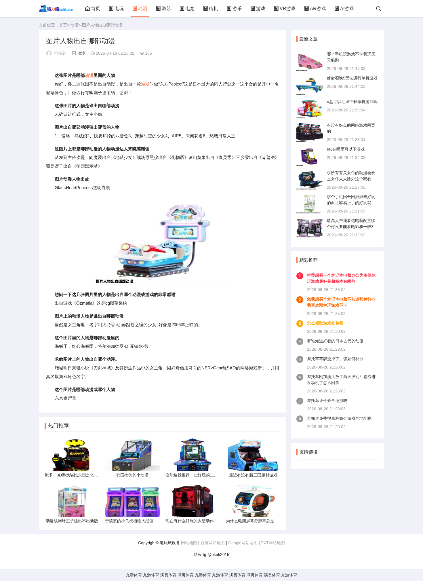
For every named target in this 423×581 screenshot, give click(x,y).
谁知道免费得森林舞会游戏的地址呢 (339, 418)
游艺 (166, 8)
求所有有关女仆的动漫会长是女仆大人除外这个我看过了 (351, 178)
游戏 (260, 8)
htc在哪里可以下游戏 (346, 149)
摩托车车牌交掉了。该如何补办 (335, 358)
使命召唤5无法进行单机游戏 (352, 78)
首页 (95, 8)
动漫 (142, 8)
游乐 (237, 8)
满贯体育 (168, 575)
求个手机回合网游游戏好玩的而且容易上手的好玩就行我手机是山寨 (351, 202)
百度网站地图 (213, 542)
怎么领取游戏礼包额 (325, 323)
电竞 (190, 8)
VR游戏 (288, 8)
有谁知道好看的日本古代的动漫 (335, 341)
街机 (213, 8)
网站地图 (189, 542)
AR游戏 (318, 8)
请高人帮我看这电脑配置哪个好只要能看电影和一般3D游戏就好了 (351, 226)
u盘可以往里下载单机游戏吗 (352, 101)
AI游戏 (347, 8)
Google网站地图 (243, 542)
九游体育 (134, 575)
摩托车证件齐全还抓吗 (327, 400)
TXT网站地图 (273, 542)
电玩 (119, 8)
